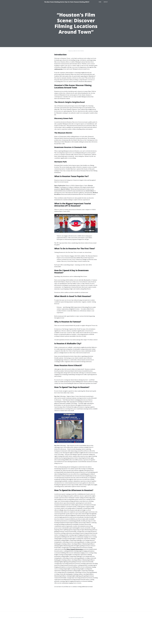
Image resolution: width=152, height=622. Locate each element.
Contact (106, 1)
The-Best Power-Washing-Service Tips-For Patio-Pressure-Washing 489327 (66, 2)
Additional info (58, 69)
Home (100, 1)
